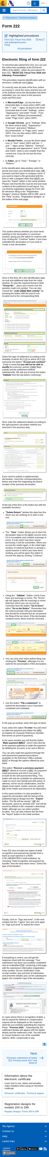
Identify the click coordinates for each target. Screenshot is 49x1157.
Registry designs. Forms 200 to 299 (21, 1111)
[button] (44, 3)
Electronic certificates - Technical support (24, 1093)
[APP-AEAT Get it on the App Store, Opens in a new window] (33, 1148)
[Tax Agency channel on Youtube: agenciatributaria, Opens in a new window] (40, 1149)
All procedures (25, 48)
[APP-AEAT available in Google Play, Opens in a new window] (21, 1148)
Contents (10, 1153)
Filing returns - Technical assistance (21, 18)
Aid (40, 40)
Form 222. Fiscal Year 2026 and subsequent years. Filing (17, 42)
